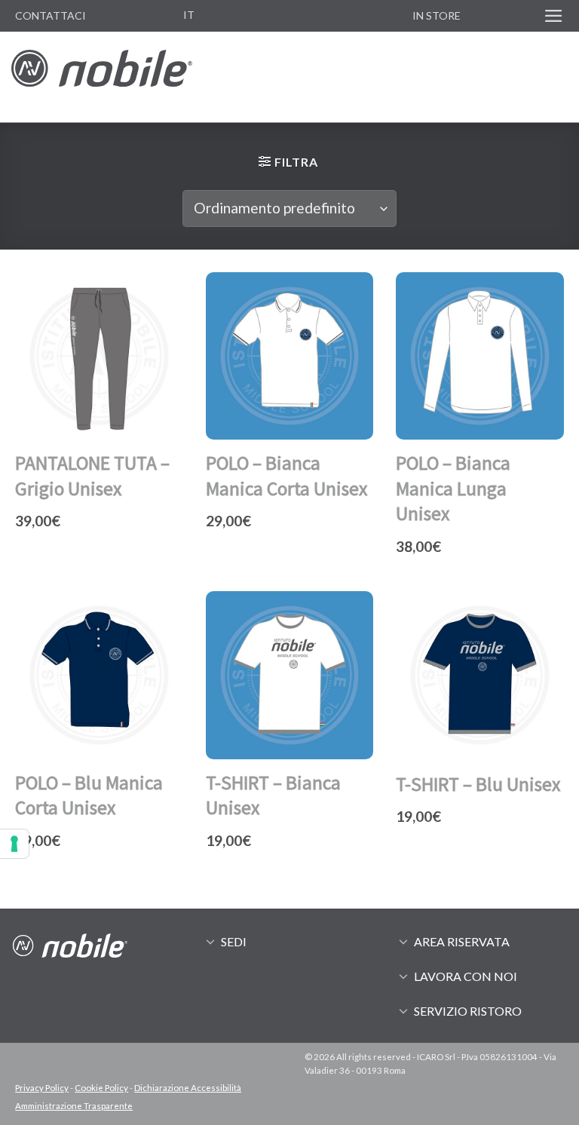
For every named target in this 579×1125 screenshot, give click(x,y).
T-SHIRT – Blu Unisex (478, 784)
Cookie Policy (101, 1088)
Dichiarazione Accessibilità (187, 1088)
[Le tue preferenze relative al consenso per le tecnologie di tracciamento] (14, 843)
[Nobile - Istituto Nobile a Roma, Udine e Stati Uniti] (101, 76)
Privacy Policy (42, 1088)
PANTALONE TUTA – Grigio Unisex (92, 475)
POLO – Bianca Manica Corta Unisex (286, 475)
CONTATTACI (50, 15)
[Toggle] (210, 940)
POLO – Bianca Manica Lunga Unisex (453, 488)
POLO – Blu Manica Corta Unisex (89, 795)
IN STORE (436, 15)
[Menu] (554, 16)
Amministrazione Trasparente (74, 1106)
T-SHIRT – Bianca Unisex (273, 795)
